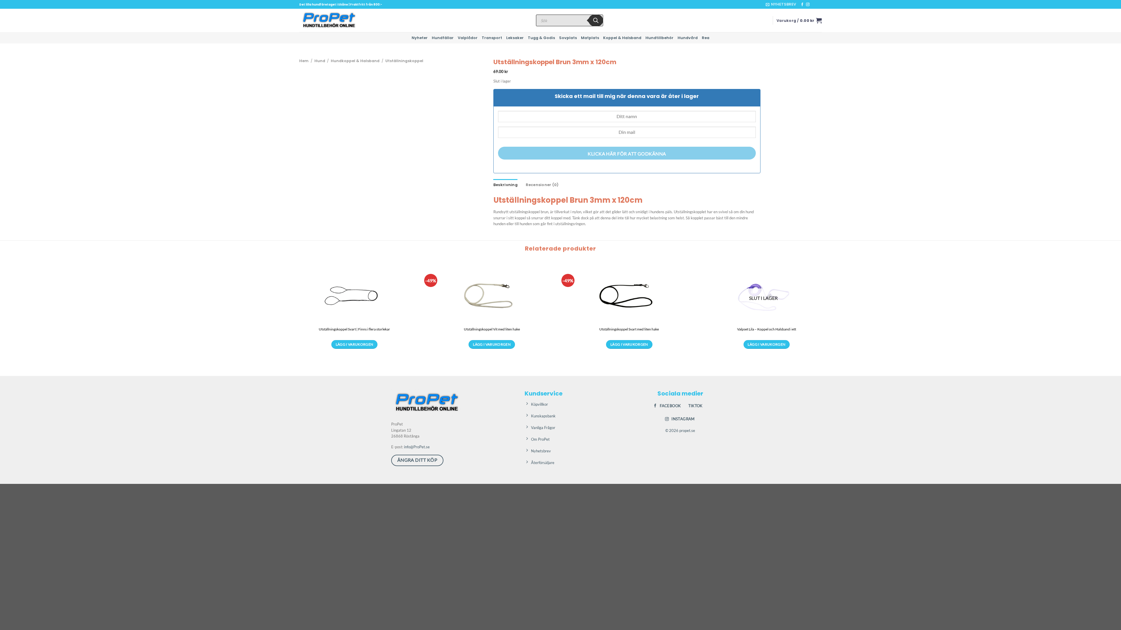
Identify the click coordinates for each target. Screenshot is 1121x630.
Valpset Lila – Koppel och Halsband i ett (766, 329)
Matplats (590, 37)
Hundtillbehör (659, 37)
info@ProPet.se (417, 446)
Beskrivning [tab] (505, 184)
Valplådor (468, 37)
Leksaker (515, 37)
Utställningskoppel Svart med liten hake (629, 329)
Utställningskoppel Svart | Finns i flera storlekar (354, 329)
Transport (492, 37)
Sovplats (568, 37)
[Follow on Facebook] (802, 5)
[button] (781, 4)
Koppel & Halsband (622, 37)
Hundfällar (443, 37)
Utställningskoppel (404, 60)
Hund (319, 60)
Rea (705, 37)
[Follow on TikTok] (813, 5)
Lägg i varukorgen (354, 344)
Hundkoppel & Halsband (355, 60)
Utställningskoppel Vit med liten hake (492, 329)
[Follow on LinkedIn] (819, 5)
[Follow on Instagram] (808, 5)
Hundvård (688, 37)
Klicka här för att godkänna (627, 153)
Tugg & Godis (541, 37)
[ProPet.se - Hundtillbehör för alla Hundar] (328, 20)
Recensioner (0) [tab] (542, 184)
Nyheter (420, 37)
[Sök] (596, 20)
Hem (304, 60)
